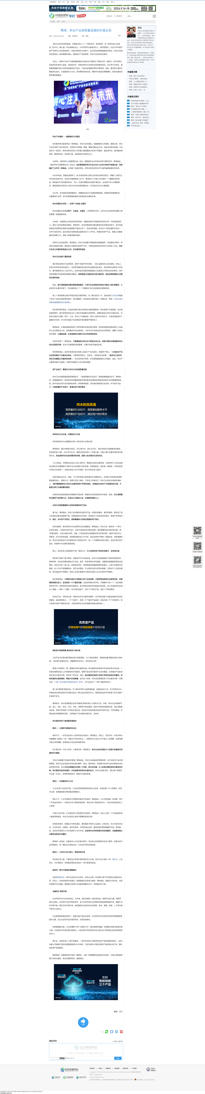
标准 (90, 2)
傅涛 (140, 28)
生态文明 (115, 295)
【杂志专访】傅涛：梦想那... (140, 123)
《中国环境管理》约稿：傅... (140, 112)
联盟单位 (108, 1068)
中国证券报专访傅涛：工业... (140, 101)
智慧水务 (61, 877)
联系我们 (92, 1068)
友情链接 (116, 1068)
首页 (53, 21)
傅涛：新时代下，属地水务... (140, 117)
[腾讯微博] (116, 1031)
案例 (107, 2)
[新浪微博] (121, 1031)
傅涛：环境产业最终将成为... (140, 114)
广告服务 (134, 1068)
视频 (68, 2)
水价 (67, 161)
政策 (77, 2)
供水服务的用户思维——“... (140, 109)
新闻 (59, 2)
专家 (95, 2)
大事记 (100, 1068)
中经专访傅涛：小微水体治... (138, 79)
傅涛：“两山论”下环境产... (139, 106)
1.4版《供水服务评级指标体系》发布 (68, 682)
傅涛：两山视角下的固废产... (140, 120)
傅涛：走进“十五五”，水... (137, 90)
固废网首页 (53, 2)
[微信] (106, 1031)
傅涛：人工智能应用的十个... (138, 81)
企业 (103, 2)
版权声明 (125, 1068)
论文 (86, 2)
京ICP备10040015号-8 (127, 1080)
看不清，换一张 (69, 1058)
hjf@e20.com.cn (99, 1077)
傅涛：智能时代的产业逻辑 (138, 84)
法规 (82, 2)
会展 (99, 2)
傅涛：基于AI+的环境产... (137, 76)
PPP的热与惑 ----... (137, 126)
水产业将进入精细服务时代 (140, 103)
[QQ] (111, 1031)
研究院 (73, 2)
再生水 (114, 859)
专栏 (63, 2)
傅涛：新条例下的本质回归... (138, 87)
